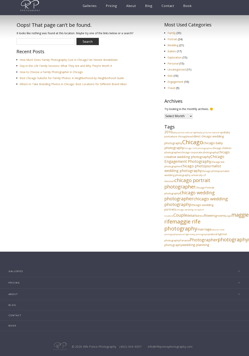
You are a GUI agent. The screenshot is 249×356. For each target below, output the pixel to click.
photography (233, 239)
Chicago (192, 142)
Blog (149, 6)
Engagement (175, 82)
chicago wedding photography (196, 202)
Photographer (204, 240)
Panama (185, 240)
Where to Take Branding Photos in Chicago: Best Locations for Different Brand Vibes (73, 84)
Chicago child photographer (198, 148)
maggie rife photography (182, 225)
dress (200, 215)
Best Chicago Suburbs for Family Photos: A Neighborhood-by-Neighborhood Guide (72, 78)
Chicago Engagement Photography (194, 159)
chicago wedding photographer (189, 195)
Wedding (172, 45)
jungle (228, 216)
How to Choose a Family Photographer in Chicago (51, 72)
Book (187, 6)
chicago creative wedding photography (197, 154)
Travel (171, 88)
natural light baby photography (193, 234)
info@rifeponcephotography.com (170, 346)
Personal (173, 63)
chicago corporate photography (199, 152)
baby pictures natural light (210, 132)
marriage (204, 229)
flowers (209, 215)
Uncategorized (176, 69)
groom (219, 215)
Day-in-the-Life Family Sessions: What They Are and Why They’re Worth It (66, 66)
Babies (171, 51)
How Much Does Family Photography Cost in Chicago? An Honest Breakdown (69, 60)
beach (190, 136)
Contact (168, 6)
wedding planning (195, 245)
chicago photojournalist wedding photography (192, 168)
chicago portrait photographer (187, 183)
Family (171, 33)
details (192, 215)
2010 (168, 132)
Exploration (174, 57)
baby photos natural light (184, 132)
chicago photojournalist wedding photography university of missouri (196, 176)
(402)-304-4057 (130, 346)
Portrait (172, 39)
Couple (180, 215)
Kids (170, 76)
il (224, 215)
